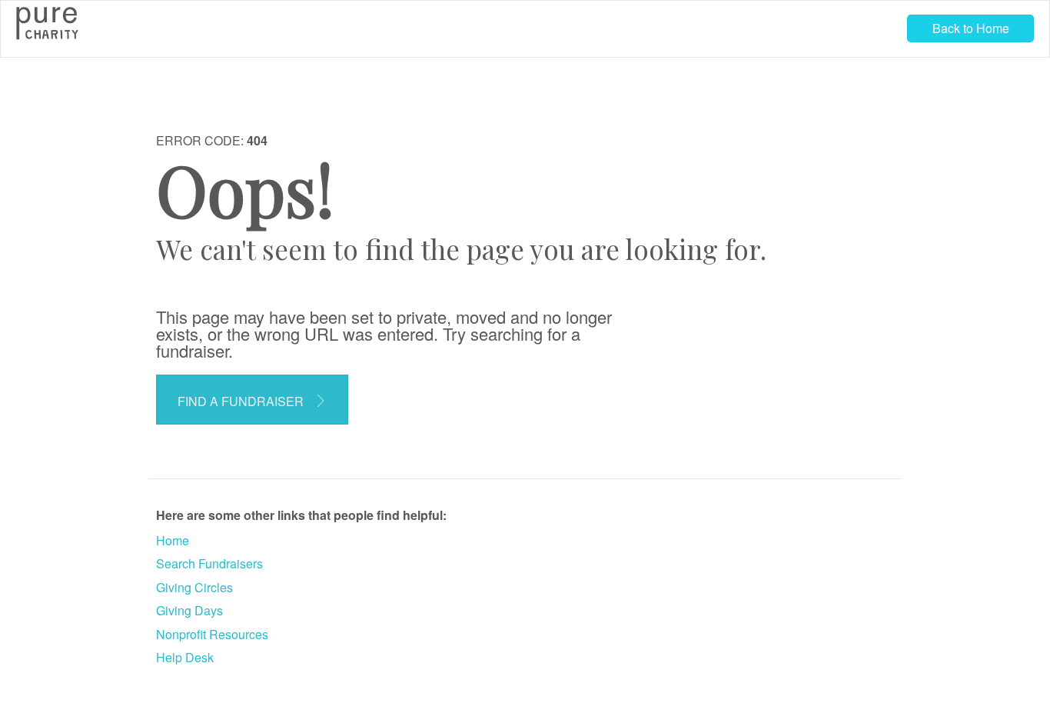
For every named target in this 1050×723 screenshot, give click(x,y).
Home (172, 540)
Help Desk (185, 657)
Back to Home (970, 28)
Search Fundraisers (209, 563)
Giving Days (189, 610)
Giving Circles (194, 587)
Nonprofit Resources (212, 634)
